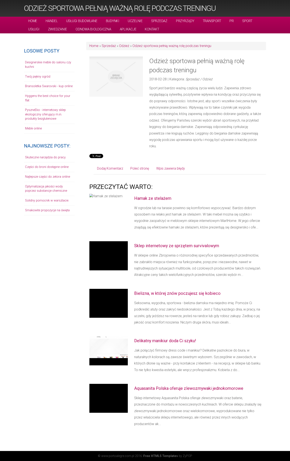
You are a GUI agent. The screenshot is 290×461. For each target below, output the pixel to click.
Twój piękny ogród (37, 76)
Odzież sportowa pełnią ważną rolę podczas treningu (120, 8)
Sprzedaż (109, 46)
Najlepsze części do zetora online (47, 177)
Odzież (124, 46)
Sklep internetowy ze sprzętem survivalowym (176, 245)
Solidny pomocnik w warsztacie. (47, 200)
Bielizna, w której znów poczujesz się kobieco (177, 293)
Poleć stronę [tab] (139, 168)
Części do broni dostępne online (47, 167)
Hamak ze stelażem (152, 198)
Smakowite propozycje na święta (47, 210)
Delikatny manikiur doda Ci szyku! (165, 340)
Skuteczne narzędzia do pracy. (45, 157)
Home (94, 46)
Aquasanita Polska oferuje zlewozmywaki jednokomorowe (188, 388)
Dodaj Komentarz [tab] (110, 168)
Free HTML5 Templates (160, 456)
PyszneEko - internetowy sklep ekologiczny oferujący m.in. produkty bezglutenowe (45, 114)
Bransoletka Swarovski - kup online (49, 86)
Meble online (33, 128)
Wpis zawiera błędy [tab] (170, 168)
